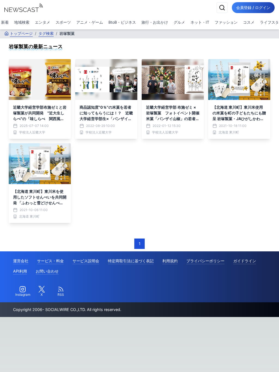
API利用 (20, 271)
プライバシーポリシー (205, 260)
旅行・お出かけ (154, 22)
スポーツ (63, 22)
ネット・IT (199, 22)
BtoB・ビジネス (122, 22)
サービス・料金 (50, 260)
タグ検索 (46, 33)
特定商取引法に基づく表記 (131, 260)
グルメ (179, 22)
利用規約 (170, 260)
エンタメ (42, 22)
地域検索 (21, 22)
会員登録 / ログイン (253, 7)
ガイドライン (244, 260)
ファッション (226, 22)
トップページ (21, 33)
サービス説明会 (85, 260)
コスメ (248, 22)
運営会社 (20, 260)
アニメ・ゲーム (89, 22)
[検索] (222, 7)
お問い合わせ (47, 271)
